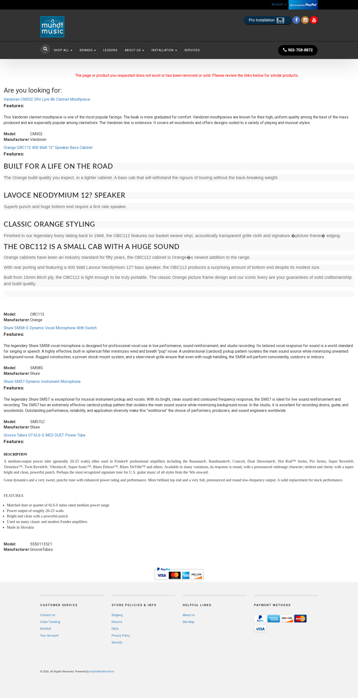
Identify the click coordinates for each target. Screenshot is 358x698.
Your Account (49, 635)
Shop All (62, 50)
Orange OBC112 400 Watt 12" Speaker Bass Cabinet (48, 147)
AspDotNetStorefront (102, 671)
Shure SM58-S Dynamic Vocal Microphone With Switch (50, 328)
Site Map (188, 622)
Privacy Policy (121, 635)
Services (192, 50)
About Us (133, 50)
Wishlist (45, 628)
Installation (163, 50)
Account (278, 4)
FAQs (115, 628)
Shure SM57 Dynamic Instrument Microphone (42, 381)
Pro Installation (262, 20)
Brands (87, 50)
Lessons (110, 50)
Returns (117, 622)
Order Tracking (50, 622)
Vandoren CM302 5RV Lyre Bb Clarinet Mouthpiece (47, 99)
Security (117, 642)
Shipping (117, 615)
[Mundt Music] (84, 27)
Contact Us (47, 615)
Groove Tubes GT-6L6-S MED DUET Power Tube (44, 435)
